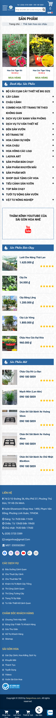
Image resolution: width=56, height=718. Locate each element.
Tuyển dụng (10, 670)
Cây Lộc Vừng (27, 317)
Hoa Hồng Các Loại (19, 151)
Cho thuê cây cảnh (14, 574)
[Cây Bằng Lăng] (9, 303)
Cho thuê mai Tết (13, 579)
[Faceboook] (48, 13)
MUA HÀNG (14, 77)
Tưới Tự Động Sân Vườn (22, 194)
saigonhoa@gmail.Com (17, 539)
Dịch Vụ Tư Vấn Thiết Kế (22, 123)
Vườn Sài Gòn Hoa (13, 679)
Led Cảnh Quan (17, 715)
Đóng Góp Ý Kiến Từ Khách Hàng (20, 624)
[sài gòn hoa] (11, 7)
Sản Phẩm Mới (16, 172)
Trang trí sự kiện (13, 598)
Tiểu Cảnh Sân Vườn (20, 183)
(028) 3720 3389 (13, 533)
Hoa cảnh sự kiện (18, 140)
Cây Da (23, 277)
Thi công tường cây (14, 593)
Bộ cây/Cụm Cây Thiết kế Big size (28, 91)
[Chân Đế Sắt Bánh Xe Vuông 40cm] (9, 440)
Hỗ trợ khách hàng (14, 634)
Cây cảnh (12, 96)
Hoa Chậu (12, 145)
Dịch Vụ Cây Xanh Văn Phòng (26, 118)
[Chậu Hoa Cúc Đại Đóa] (9, 343)
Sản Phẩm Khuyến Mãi (21, 167)
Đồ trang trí (14, 134)
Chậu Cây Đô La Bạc (30, 371)
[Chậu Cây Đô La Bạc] (9, 377)
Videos (8, 674)
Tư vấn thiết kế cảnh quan (18, 603)
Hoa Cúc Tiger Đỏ (14, 70)
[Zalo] (50, 13)
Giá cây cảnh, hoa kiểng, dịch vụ (20, 655)
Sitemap (9, 639)
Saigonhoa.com (33, 698)
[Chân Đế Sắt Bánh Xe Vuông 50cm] (9, 417)
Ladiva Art (13, 156)
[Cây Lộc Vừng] (9, 323)
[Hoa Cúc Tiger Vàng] (41, 50)
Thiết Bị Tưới (28, 715)
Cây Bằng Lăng (28, 297)
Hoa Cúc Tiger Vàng (41, 70)
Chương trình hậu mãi (15, 619)
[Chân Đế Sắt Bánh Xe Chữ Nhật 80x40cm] (9, 462)
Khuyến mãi (10, 660)
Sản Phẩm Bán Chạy (20, 161)
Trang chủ (14, 24)
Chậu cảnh (13, 102)
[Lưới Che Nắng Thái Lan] (9, 263)
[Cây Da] (9, 283)
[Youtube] (52, 13)
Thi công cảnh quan (14, 588)
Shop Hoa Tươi (6, 715)
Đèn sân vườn (15, 129)
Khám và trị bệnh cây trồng (18, 584)
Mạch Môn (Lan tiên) (31, 391)
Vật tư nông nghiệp (19, 199)
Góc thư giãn (11, 629)
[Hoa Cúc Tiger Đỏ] (14, 50)
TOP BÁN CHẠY (15, 189)
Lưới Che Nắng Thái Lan (32, 257)
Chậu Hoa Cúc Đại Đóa (32, 337)
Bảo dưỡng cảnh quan (16, 569)
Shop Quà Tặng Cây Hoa (22, 178)
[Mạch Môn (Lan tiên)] (9, 397)
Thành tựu (10, 665)
